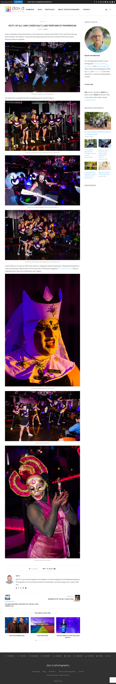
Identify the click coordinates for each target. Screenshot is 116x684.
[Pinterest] (101, 2)
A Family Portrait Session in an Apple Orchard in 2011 (91, 174)
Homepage (30, 9)
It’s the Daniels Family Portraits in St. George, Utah (98, 133)
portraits (96, 64)
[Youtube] (110, 2)
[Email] (112, 2)
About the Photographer (68, 9)
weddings (103, 64)
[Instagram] (98, 2)
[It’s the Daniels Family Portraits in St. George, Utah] (98, 121)
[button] (24, 1)
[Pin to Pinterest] (49, 568)
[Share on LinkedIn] (51, 568)
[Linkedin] (103, 2)
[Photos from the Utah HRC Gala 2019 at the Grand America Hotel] (68, 625)
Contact (86, 9)
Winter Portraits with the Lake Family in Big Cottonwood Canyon (104, 153)
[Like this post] (43, 568)
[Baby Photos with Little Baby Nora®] (105, 166)
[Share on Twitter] (47, 568)
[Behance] (107, 2)
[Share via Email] (54, 568)
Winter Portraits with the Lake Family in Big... (42, 2)
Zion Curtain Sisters (65, 269)
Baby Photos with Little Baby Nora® (104, 173)
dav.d (45, 29)
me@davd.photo (90, 100)
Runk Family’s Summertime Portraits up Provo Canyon (90, 152)
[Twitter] (96, 2)
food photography (102, 66)
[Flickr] (105, 2)
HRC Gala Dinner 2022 (16, 635)
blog (88, 71)
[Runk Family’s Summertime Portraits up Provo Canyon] (91, 143)
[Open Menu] (106, 9)
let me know (98, 71)
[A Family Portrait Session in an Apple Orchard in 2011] (91, 166)
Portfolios (49, 9)
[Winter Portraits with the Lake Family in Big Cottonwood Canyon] (105, 143)
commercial (89, 66)
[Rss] (114, 2)
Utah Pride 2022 (42, 635)
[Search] (110, 9)
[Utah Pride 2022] (42, 625)
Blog (40, 9)
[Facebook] (94, 2)
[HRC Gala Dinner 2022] (17, 625)
